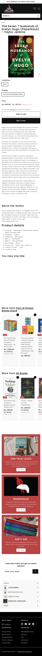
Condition (6, 80)
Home (3, 22)
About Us (24, 634)
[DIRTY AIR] (21, 526)
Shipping (13, 109)
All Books (22, 373)
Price (4, 101)
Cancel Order (6, 643)
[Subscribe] (35, 571)
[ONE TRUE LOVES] (21, 446)
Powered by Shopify (24, 652)
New (4, 84)
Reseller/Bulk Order (27, 632)
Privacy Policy (6, 632)
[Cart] (34, 9)
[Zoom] (39, 74)
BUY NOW (21, 469)
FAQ (22, 637)
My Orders (24, 643)
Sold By (5, 90)
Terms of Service (7, 640)
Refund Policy (6, 634)
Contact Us (24, 640)
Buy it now (21, 121)
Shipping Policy (7, 637)
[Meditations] (21, 486)
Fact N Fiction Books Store (13, 94)
